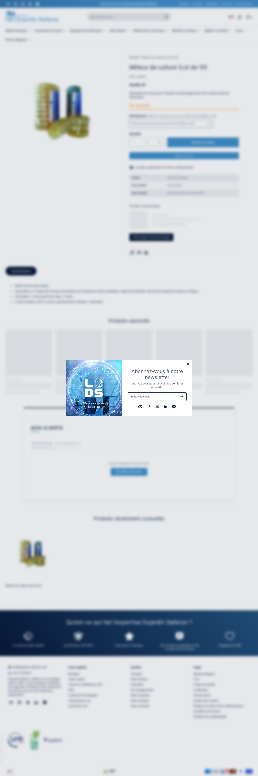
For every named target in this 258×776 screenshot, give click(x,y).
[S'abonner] (182, 396)
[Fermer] (188, 364)
